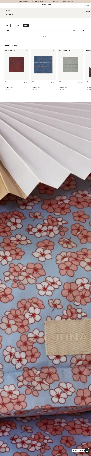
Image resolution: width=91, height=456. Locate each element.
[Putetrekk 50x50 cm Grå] (26, 82)
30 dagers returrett (55, 1)
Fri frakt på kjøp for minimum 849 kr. (40, 1)
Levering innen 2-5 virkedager (24, 1)
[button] (16, 92)
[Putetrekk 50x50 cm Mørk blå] (23, 82)
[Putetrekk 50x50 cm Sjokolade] (50, 82)
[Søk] (86, 5)
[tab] (83, 30)
